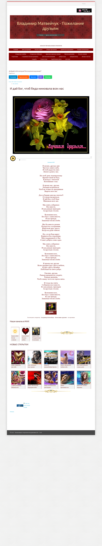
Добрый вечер (74, 56)
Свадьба (34, 59)
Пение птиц (43, 59)
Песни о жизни (82, 54)
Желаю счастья (86, 56)
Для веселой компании (48, 56)
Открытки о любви (20, 54)
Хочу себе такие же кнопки (15, 81)
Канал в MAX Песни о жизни (14, 338)
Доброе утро (62, 56)
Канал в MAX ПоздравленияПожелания (36, 338)
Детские (67, 59)
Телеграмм (13, 77)
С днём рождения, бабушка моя (16, 386)
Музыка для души (69, 54)
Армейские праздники (67, 49)
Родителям (15, 56)
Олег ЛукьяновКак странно (32, 366)
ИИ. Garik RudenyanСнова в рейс (82, 366)
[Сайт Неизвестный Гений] (27, 405)
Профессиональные (83, 49)
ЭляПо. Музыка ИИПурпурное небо (33, 386)
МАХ (41, 77)
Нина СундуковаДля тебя (16, 366)
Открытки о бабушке (36, 54)
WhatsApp (48, 77)
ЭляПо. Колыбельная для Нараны (50, 386)
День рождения (26, 49)
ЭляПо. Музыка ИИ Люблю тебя (66, 366)
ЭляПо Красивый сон (65, 386)
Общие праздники (51, 49)
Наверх (12, 411)
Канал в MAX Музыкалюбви (25, 338)
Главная (15, 49)
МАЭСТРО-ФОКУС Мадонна (82, 386)
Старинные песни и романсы (30, 56)
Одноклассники (23, 77)
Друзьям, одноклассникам (53, 54)
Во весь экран (38, 49)
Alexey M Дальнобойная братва (50, 366)
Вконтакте (33, 77)
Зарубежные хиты (56, 59)
